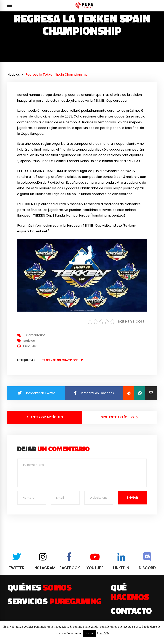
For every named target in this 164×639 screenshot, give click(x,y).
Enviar (132, 497)
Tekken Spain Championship (62, 360)
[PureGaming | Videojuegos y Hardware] (84, 5)
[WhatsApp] (139, 393)
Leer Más (103, 633)
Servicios (54, 601)
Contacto (131, 610)
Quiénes (39, 587)
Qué (130, 592)
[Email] (151, 393)
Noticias (29, 341)
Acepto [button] (90, 633)
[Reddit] (128, 393)
